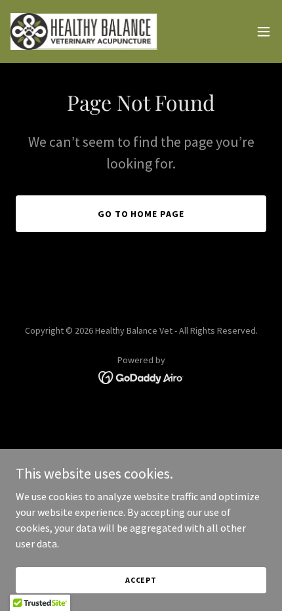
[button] (264, 31)
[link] (83, 31)
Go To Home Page (141, 214)
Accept (141, 580)
